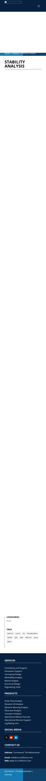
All (21, 89)
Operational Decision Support (18, 720)
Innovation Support (13, 671)
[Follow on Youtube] (11, 737)
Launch (18, 633)
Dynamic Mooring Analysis (27, 224)
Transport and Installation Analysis (22, 143)
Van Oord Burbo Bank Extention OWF (18, 491)
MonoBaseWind (32, 633)
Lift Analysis (20, 92)
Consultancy (27, 366)
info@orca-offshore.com (22, 757)
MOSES (9, 638)
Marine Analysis (12, 680)
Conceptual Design (13, 674)
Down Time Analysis (13, 701)
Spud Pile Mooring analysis (21, 534)
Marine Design (21, 540)
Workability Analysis (16, 146)
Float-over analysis (23, 136)
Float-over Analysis (13, 710)
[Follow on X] (6, 737)
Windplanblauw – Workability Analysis (23, 177)
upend (36, 638)
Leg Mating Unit (12, 723)
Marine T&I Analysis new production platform (19, 317)
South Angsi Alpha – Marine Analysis (21, 130)
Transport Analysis (23, 234)
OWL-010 (28, 638)
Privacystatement (24, 771)
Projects (15, 53)
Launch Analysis (31, 227)
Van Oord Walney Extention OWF (22, 403)
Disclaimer (9, 771)
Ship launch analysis (18, 363)
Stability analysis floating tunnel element (21, 580)
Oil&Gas (30, 92)
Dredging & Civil (14, 369)
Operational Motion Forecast (17, 717)
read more (12, 112)
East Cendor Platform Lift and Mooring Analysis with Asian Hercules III (21, 269)
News (8, 621)
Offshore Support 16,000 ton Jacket (22, 218)
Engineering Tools (13, 687)
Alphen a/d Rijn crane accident (18, 447)
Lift (24, 633)
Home (7, 53)
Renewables (28, 180)
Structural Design (12, 684)
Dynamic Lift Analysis (14, 704)
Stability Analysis (14, 96)
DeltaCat (10, 633)
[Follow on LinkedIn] (16, 737)
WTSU (9, 642)
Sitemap (8, 774)
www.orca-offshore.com (20, 760)
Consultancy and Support (16, 668)
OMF (21, 638)
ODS (16, 638)
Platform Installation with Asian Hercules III (22, 86)
